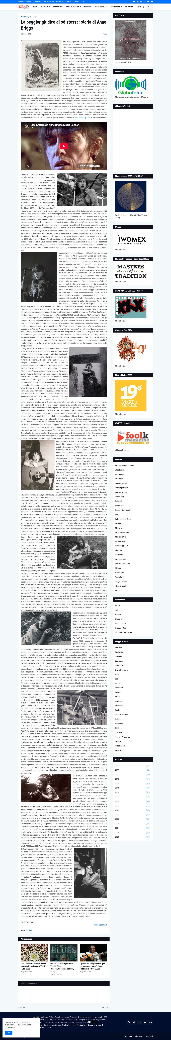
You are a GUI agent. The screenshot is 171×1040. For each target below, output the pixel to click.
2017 (132, 797)
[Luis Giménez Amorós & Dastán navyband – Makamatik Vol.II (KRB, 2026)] (34, 952)
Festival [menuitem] (44, 7)
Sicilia (117, 728)
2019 (132, 806)
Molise (117, 697)
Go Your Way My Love (81, 118)
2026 (132, 837)
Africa (117, 606)
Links (83, 2)
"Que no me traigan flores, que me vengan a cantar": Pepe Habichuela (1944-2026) (92, 966)
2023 (132, 824)
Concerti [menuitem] (57, 7)
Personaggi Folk (121, 546)
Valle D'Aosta (120, 746)
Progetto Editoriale (24, 2)
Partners (76, 2)
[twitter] (148, 2)
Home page (25, 16)
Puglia (117, 710)
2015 (132, 788)
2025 (132, 833)
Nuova (22, 1007)
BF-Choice (119, 479)
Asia (117, 610)
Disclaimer (139, 1036)
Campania (119, 661)
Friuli (117, 674)
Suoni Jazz (119, 573)
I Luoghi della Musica (123, 510)
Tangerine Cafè (121, 582)
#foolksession (120, 474)
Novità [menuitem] (87, 7)
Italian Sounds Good (123, 519)
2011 (132, 770)
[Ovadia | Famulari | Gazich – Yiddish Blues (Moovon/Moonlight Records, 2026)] (63, 952)
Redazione (37, 2)
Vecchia (105, 1007)
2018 (132, 801)
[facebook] (134, 2)
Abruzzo (118, 648)
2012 (132, 774)
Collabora (59, 2)
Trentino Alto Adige (122, 737)
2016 (132, 792)
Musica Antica (120, 537)
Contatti (68, 2)
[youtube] (152, 2)
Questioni (119, 555)
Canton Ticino (120, 665)
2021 (132, 815)
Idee (116, 515)
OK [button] (9, 1033)
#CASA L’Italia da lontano (125, 465)
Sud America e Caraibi (123, 632)
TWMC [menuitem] (139, 7)
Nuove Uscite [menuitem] (100, 7)
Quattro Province (121, 715)
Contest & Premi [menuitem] (72, 7)
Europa (34, 16)
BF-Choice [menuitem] (129, 7)
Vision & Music (120, 586)
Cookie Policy (127, 1036)
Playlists (118, 550)
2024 (132, 828)
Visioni (117, 590)
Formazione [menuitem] (115, 7)
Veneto (118, 750)
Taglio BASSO (120, 577)
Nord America (120, 624)
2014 (132, 783)
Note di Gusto (120, 541)
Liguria (118, 683)
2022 (132, 819)
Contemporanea (121, 488)
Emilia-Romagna (121, 670)
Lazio (117, 679)
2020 (132, 810)
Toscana (118, 732)
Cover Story (119, 497)
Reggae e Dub (120, 559)
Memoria (118, 528)
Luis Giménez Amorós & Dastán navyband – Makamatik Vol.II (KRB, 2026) (33, 966)
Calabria (118, 657)
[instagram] (141, 2)
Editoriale (118, 501)
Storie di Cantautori (122, 564)
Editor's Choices (48, 2)
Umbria (118, 741)
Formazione (119, 506)
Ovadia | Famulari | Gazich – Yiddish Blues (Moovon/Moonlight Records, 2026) (62, 967)
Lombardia (119, 688)
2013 (132, 779)
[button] (143, 7)
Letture (118, 523)
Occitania (119, 701)
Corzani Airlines (121, 492)
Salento (118, 719)
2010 (132, 766)
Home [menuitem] (35, 7)
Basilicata (119, 652)
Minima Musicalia (122, 532)
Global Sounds (120, 619)
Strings (118, 568)
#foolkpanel (119, 470)
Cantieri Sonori (121, 483)
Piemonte (119, 706)
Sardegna (119, 724)
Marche (118, 692)
